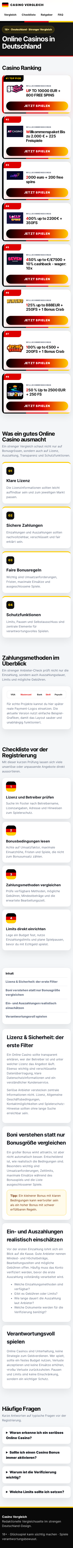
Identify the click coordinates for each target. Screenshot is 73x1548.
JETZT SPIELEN (37, 106)
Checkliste (29, 14)
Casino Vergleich (27, 5)
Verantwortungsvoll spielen (26, 1016)
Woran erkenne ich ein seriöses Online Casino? (34, 1435)
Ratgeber (47, 14)
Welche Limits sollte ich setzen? (37, 1492)
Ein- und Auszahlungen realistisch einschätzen (31, 1005)
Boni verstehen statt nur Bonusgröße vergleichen (33, 992)
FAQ (60, 14)
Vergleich (10, 14)
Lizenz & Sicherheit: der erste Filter (32, 981)
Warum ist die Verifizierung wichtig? (31, 1474)
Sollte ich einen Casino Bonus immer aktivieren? (33, 1455)
